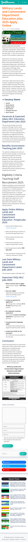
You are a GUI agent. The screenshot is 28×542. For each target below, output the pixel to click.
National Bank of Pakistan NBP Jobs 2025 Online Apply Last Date (18, 490)
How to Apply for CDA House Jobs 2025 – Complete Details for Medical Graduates (17, 514)
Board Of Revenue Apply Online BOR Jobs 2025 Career (18, 508)
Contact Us (23, 539)
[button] (19, 2)
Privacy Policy (5, 539)
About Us (18, 539)
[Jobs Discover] (8, 2)
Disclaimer (12, 539)
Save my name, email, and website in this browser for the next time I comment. (14, 439)
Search (23, 453)
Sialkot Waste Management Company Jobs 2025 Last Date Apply (17, 503)
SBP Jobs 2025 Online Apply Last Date (18, 526)
